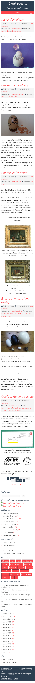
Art (32, 181)
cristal (18, 561)
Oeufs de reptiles (9, 542)
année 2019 (7, 638)
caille (29, 313)
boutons (5, 574)
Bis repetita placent (9, 535)
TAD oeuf (15, 408)
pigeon (3, 316)
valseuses (12, 567)
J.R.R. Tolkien (14, 574)
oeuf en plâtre (5, 31)
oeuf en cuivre (26, 574)
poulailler (21, 567)
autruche (24, 313)
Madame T (6, 577)
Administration (6, 679)
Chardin (3, 184)
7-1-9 (5, 548)
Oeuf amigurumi (9, 545)
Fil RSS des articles (17, 485)
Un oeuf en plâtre (12, 19)
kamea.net (5, 676)
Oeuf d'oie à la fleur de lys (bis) (13, 553)
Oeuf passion (18, 3)
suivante (19, 480)
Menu (17, 12)
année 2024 (7, 624)
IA (12, 577)
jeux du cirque (28, 561)
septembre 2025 (9, 619)
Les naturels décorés (17, 94)
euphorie (5, 564)
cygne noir (27, 564)
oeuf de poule (5, 96)
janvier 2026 (7, 613)
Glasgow (30, 567)
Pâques (3, 410)
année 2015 (7, 649)
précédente (14, 478)
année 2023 (7, 627)
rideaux (4, 567)
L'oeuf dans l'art (16, 181)
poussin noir (6, 571)
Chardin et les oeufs (14, 172)
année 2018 (7, 641)
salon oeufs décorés (25, 408)
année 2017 (7, 644)
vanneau (8, 316)
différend (5, 561)
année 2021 (7, 633)
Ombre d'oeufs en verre (11, 551)
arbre (12, 561)
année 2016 (7, 647)
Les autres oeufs (16, 28)
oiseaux (3, 313)
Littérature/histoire (9, 524)
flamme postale (6, 408)
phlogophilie (10, 410)
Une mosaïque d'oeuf (14, 85)
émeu (19, 313)
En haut (15, 679)
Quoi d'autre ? (15, 405)
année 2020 (7, 636)
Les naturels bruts (16, 311)
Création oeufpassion (10, 513)
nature (12, 313)
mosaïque (14, 96)
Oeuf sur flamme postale (17, 396)
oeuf (8, 313)
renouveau (24, 571)
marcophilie (18, 410)
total (5, 652)
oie (16, 313)
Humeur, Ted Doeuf (10, 530)
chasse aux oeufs (16, 564)
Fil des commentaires (10, 662)
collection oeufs (16, 31)
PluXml (12, 674)
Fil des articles (8, 659)
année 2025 (7, 622)
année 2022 (7, 630)
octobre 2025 (7, 616)
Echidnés (16, 571)
